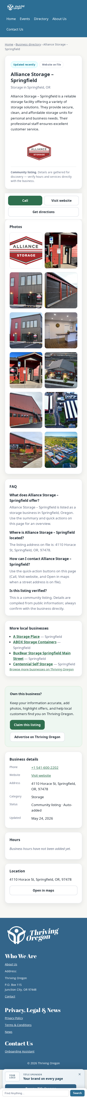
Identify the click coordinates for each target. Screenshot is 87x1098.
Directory (41, 19)
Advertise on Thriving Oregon (37, 737)
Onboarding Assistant (19, 1051)
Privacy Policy (14, 1018)
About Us (59, 19)
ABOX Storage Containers (34, 642)
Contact (10, 996)
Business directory (28, 44)
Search (77, 1093)
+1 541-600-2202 (44, 767)
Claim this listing (27, 725)
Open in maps (43, 890)
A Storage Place (26, 636)
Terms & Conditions (18, 1025)
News (8, 1032)
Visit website (61, 201)
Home (11, 19)
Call (25, 201)
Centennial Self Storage (33, 664)
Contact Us (14, 29)
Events (25, 19)
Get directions (44, 212)
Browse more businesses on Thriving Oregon (42, 669)
